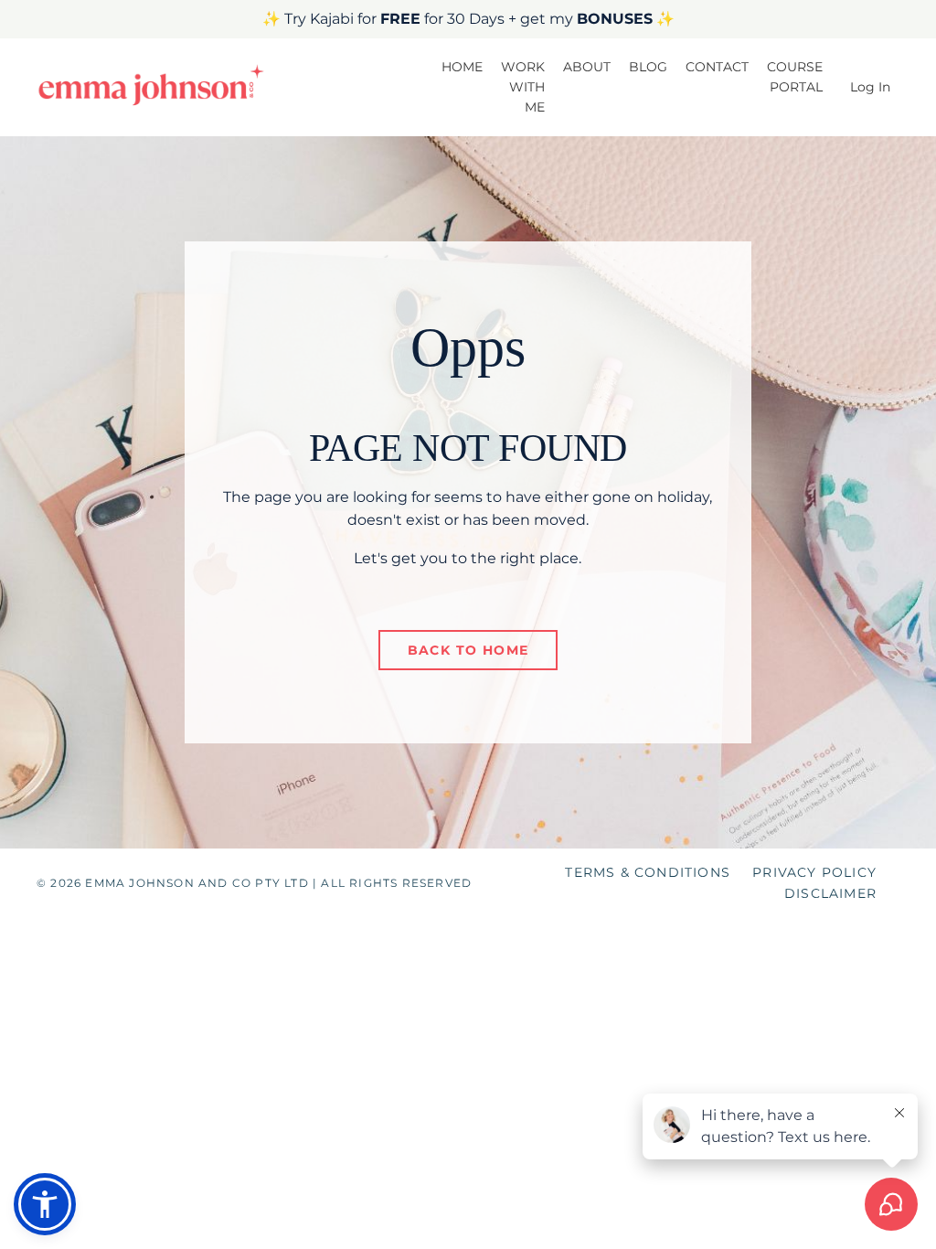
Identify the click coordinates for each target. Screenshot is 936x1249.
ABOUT (587, 67)
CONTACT (717, 67)
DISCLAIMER (830, 893)
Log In (870, 87)
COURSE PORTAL (795, 77)
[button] (44, 1204)
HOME (462, 67)
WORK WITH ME (523, 87)
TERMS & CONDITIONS (647, 872)
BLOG (648, 67)
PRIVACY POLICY (814, 872)
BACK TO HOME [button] (468, 650)
